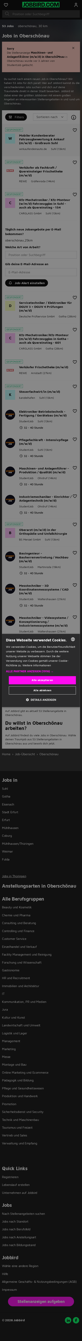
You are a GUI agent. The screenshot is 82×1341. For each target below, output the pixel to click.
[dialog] (41, 670)
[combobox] (73, 639)
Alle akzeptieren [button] (42, 680)
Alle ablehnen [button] (42, 690)
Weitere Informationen (36, 665)
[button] (41, 671)
